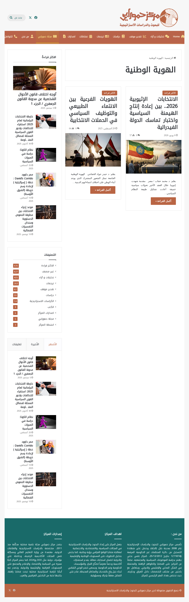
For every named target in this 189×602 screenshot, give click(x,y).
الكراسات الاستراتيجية (42, 301)
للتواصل (8, 36)
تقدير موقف (135, 36)
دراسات (116, 36)
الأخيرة (35, 344)
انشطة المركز (46, 325)
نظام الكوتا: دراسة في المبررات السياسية (26, 155)
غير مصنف (48, 271)
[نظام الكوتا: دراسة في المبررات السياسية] (46, 155)
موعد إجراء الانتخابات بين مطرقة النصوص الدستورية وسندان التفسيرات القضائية (24, 219)
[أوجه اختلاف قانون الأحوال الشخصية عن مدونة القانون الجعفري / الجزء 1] (34, 78)
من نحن (25, 36)
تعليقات (17, 344)
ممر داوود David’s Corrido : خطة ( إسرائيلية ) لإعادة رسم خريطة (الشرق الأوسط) (23, 184)
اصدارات (71, 36)
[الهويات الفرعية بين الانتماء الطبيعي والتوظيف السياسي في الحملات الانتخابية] (93, 150)
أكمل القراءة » (163, 201)
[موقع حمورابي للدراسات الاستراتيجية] (151, 18)
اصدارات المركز (46, 313)
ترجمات (100, 36)
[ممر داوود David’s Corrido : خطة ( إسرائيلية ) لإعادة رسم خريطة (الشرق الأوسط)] (46, 180)
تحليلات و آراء (157, 36)
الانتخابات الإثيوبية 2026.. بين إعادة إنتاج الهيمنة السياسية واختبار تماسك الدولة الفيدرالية (154, 113)
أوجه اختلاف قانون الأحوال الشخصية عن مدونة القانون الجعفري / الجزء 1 (36, 99)
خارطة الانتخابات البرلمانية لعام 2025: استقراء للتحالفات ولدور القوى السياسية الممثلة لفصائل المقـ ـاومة (24, 128)
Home (176, 36)
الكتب (51, 307)
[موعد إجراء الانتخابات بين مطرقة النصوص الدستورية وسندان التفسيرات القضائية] (46, 212)
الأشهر (53, 344)
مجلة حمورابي (45, 36)
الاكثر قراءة (170, 93)
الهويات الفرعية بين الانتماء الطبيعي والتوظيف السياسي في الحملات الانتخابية (93, 109)
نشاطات (83, 36)
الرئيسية (169, 58)
